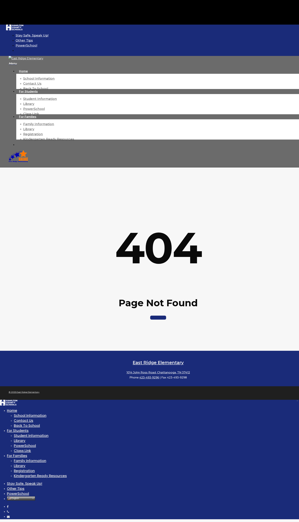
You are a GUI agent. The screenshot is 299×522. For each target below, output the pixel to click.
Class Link (22, 450)
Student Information (31, 435)
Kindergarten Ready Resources (40, 475)
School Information (30, 415)
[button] (13, 63)
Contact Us (23, 420)
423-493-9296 (149, 377)
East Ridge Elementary (158, 362)
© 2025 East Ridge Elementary (24, 392)
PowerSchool (25, 445)
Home (12, 410)
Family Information (30, 460)
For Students (18, 430)
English (15, 498)
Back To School (27, 425)
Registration (24, 470)
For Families (17, 455)
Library (19, 440)
